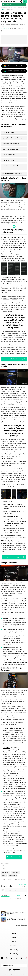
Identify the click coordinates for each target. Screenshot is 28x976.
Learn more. (25, 7)
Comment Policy (11, 881)
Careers (14, 941)
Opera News (6, 728)
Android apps (10, 9)
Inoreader (6, 647)
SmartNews (6, 748)
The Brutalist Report (10, 389)
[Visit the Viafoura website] (24, 925)
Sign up (24, 884)
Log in (20, 884)
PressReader (7, 807)
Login (25, 1)
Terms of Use (14, 945)
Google (2, 865)
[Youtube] (11, 958)
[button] (14, 1)
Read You (5, 618)
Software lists (5, 863)
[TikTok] (26, 958)
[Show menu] (1, 1)
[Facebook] (2, 958)
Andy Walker (6, 28)
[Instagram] (6, 958)
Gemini (14, 299)
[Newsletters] (21, 958)
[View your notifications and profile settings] (25, 895)
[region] (14, 905)
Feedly (5, 630)
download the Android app (16, 347)
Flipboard (6, 776)
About (14, 933)
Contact (14, 937)
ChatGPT (6, 299)
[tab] (5, 895)
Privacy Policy (14, 950)
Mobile (3, 9)
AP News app (18, 841)
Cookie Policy (14, 954)
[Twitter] (16, 958)
